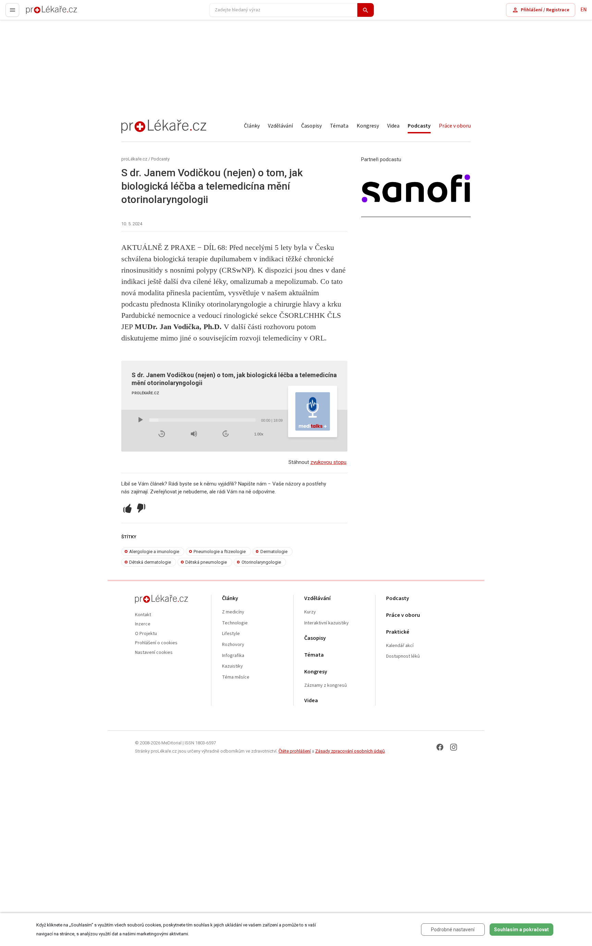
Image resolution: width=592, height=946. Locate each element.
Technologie (235, 623)
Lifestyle (231, 634)
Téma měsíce (235, 677)
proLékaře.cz (40, 13)
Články (252, 126)
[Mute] (193, 433)
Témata (339, 126)
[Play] (140, 420)
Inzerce (142, 624)
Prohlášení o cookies (156, 643)
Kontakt (143, 615)
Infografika (233, 655)
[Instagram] (453, 747)
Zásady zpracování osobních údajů (350, 751)
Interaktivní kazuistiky (326, 623)
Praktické (397, 632)
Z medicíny (233, 612)
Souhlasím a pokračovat (521, 929)
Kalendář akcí (400, 646)
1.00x (258, 434)
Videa (393, 126)
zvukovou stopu (328, 462)
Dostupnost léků (403, 656)
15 (161, 433)
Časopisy (311, 126)
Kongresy (368, 126)
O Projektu (146, 634)
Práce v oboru (455, 126)
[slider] (202, 420)
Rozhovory (233, 645)
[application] (210, 420)
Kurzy (310, 612)
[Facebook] (439, 747)
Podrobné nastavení (452, 929)
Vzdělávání (280, 126)
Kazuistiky (232, 666)
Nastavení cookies (154, 652)
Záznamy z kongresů (325, 685)
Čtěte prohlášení (295, 751)
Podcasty (419, 126)
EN (583, 9)
